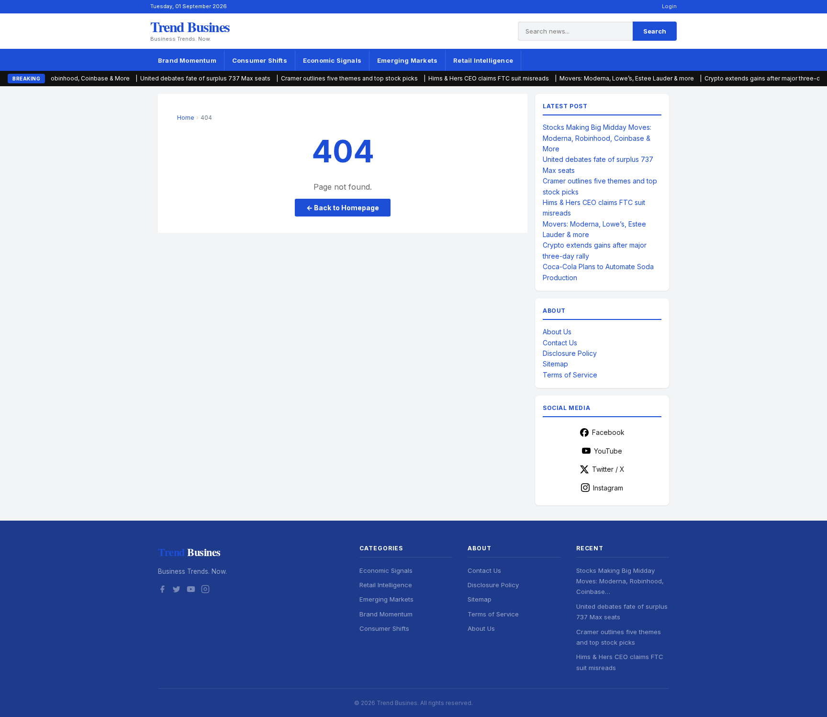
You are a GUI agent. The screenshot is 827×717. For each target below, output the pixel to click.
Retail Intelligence (483, 60)
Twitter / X (608, 469)
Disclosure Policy (570, 353)
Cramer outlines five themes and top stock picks (317, 78)
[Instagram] (205, 590)
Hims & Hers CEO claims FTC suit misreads (457, 78)
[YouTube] (191, 590)
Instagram (608, 488)
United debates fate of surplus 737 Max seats (174, 78)
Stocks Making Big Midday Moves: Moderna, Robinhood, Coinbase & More (597, 138)
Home (185, 117)
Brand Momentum (187, 60)
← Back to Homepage (342, 208)
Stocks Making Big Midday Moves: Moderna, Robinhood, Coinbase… (620, 581)
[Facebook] (162, 590)
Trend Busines (190, 26)
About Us (557, 332)
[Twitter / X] (176, 590)
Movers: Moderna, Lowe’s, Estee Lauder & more (595, 78)
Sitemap (555, 364)
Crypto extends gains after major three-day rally (740, 78)
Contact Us (560, 343)
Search (654, 31)
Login (669, 6)
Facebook (608, 432)
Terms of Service (570, 375)
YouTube (608, 451)
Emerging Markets (407, 60)
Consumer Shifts (259, 60)
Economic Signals (332, 60)
